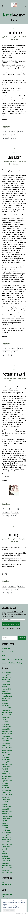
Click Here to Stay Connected (11, 624)
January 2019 (6, 745)
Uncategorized (7, 884)
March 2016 (6, 788)
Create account (7, 894)
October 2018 (6, 752)
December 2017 (7, 764)
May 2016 (5, 785)
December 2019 (7, 731)
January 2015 (6, 809)
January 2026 (6, 675)
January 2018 (6, 762)
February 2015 (6, 807)
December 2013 (7, 837)
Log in (4, 896)
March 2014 (6, 830)
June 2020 (5, 722)
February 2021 (6, 708)
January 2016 (6, 792)
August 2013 (6, 847)
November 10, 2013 (20, 378)
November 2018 (7, 750)
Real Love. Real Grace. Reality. (12, 663)
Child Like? (14, 157)
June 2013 (5, 851)
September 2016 (7, 781)
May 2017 (5, 769)
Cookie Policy (15, 907)
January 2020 (6, 729)
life (14, 28)
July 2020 (5, 719)
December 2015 (7, 795)
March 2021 (5, 705)
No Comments (15, 39)
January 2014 (6, 835)
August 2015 (6, 799)
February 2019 (6, 743)
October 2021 (6, 698)
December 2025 (7, 677)
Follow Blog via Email (9, 608)
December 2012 (7, 865)
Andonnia (9, 37)
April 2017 (5, 771)
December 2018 (7, 748)
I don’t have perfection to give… (13, 659)
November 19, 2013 (20, 37)
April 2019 (5, 741)
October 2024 (6, 679)
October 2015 (6, 797)
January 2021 (6, 710)
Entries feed (6, 899)
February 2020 (6, 727)
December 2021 (7, 696)
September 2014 (7, 816)
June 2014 (5, 823)
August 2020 (6, 717)
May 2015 (5, 804)
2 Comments (15, 381)
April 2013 (5, 856)
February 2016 (6, 790)
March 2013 (6, 858)
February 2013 (6, 861)
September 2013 (7, 844)
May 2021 (5, 701)
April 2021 (5, 703)
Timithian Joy (14, 32)
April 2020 (5, 724)
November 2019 (7, 734)
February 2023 (6, 689)
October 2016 (6, 778)
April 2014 (5, 828)
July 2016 (5, 783)
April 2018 (5, 757)
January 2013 (6, 863)
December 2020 (7, 712)
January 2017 (6, 774)
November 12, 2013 (20, 161)
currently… (14, 534)
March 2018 (6, 759)
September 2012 (7, 872)
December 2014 (7, 811)
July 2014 (5, 821)
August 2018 (6, 755)
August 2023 (6, 684)
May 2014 (5, 825)
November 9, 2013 (21, 539)
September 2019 (7, 738)
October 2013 (6, 842)
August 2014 (6, 818)
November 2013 (7, 839)
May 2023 (5, 687)
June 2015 (5, 802)
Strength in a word (14, 374)
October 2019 (6, 736)
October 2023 (6, 682)
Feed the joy (6, 648)
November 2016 (7, 776)
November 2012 (7, 868)
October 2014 (6, 814)
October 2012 (6, 870)
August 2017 (6, 767)
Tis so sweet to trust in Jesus (11, 652)
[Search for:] (9, 638)
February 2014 (6, 832)
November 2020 (7, 715)
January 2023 (6, 691)
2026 (3, 655)
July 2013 (5, 849)
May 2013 (5, 854)
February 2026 (6, 672)
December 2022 (7, 694)
